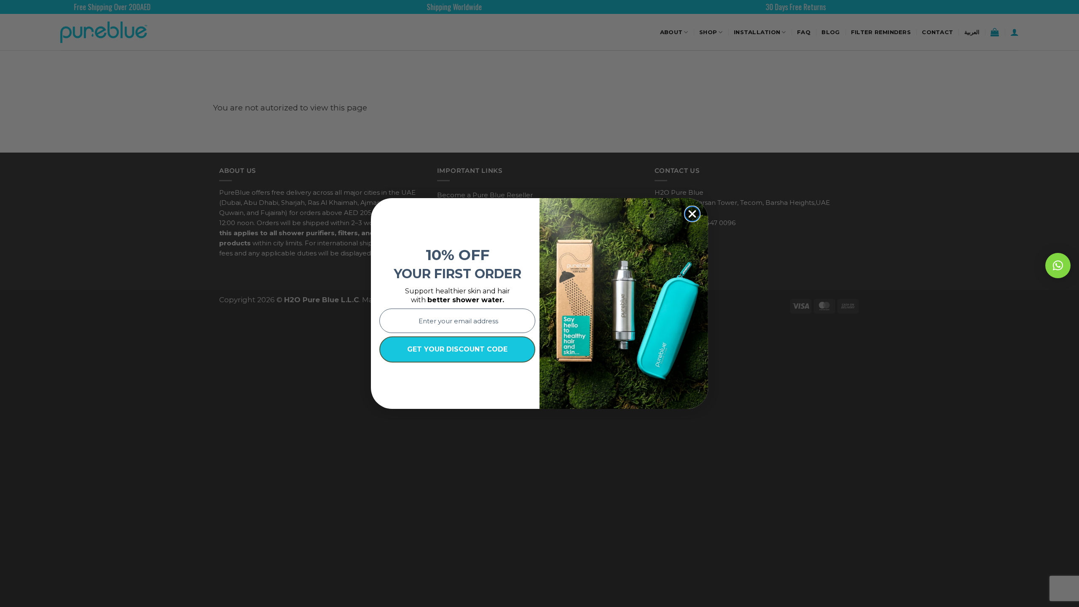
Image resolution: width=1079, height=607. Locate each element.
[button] (1058, 265)
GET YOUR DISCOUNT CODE (457, 349)
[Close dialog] (692, 214)
